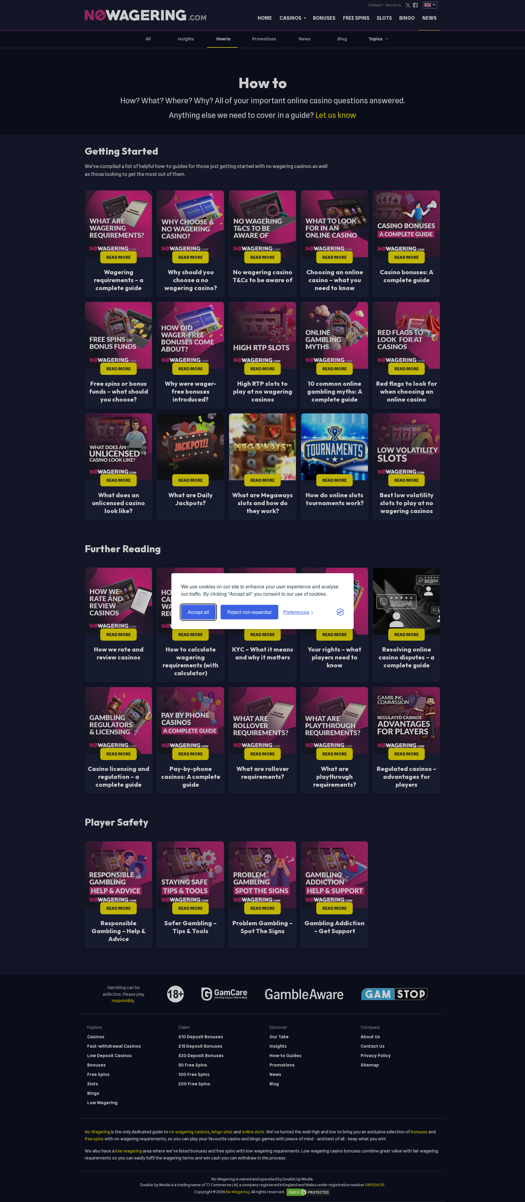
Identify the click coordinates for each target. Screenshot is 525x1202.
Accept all (198, 611)
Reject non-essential (249, 611)
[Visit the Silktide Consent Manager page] (340, 612)
